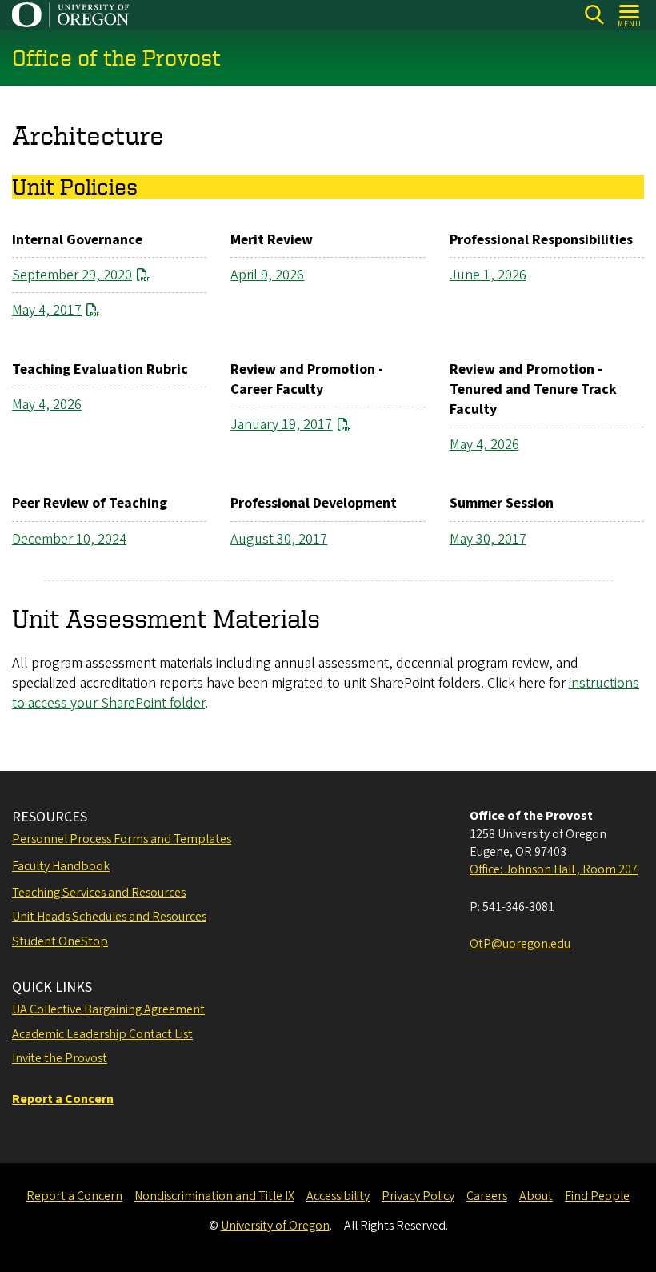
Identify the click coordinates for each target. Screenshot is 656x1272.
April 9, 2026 (267, 275)
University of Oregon (275, 1225)
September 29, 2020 (72, 275)
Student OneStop (60, 941)
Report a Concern (74, 1196)
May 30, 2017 (488, 539)
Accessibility (338, 1196)
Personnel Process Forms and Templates (121, 839)
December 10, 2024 (69, 539)
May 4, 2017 (47, 310)
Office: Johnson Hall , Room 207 (554, 869)
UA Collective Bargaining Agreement (108, 1009)
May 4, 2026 (47, 405)
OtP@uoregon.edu (520, 944)
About (536, 1196)
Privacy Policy (418, 1196)
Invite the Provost (59, 1058)
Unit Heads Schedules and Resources (109, 916)
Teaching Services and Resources (99, 892)
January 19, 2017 (281, 425)
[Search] (594, 15)
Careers (486, 1196)
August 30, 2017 (278, 539)
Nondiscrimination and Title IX (214, 1196)
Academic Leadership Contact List (102, 1034)
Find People (597, 1196)
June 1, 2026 (488, 275)
